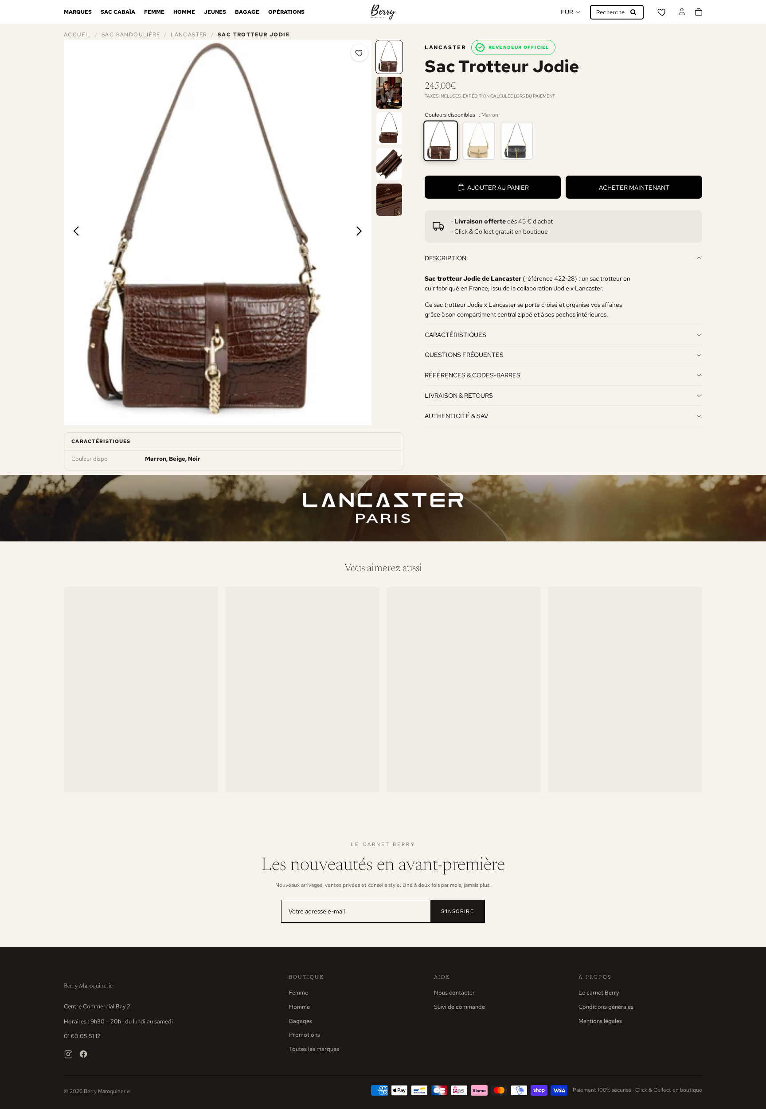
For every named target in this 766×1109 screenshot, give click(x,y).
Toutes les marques (314, 1049)
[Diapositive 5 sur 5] (389, 200)
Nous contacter (454, 992)
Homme (299, 1007)
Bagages (300, 1021)
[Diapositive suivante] (361, 232)
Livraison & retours (459, 395)
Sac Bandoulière (131, 34)
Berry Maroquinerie (88, 986)
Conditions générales (605, 1007)
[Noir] (517, 141)
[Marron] (441, 141)
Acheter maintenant (634, 187)
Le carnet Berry (598, 992)
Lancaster (189, 34)
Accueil (77, 34)
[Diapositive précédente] (74, 232)
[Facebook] (83, 1054)
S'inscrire (457, 911)
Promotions (304, 1034)
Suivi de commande (459, 1007)
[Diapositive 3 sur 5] (389, 128)
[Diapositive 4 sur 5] (389, 164)
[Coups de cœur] (662, 12)
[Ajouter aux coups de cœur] (359, 52)
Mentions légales (600, 1021)
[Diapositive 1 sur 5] (389, 57)
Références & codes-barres (472, 375)
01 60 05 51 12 (82, 1036)
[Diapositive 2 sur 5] (389, 93)
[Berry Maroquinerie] (383, 12)
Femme (298, 992)
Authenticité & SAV (456, 415)
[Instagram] (68, 1054)
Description (445, 258)
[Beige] (479, 141)
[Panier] (699, 12)
